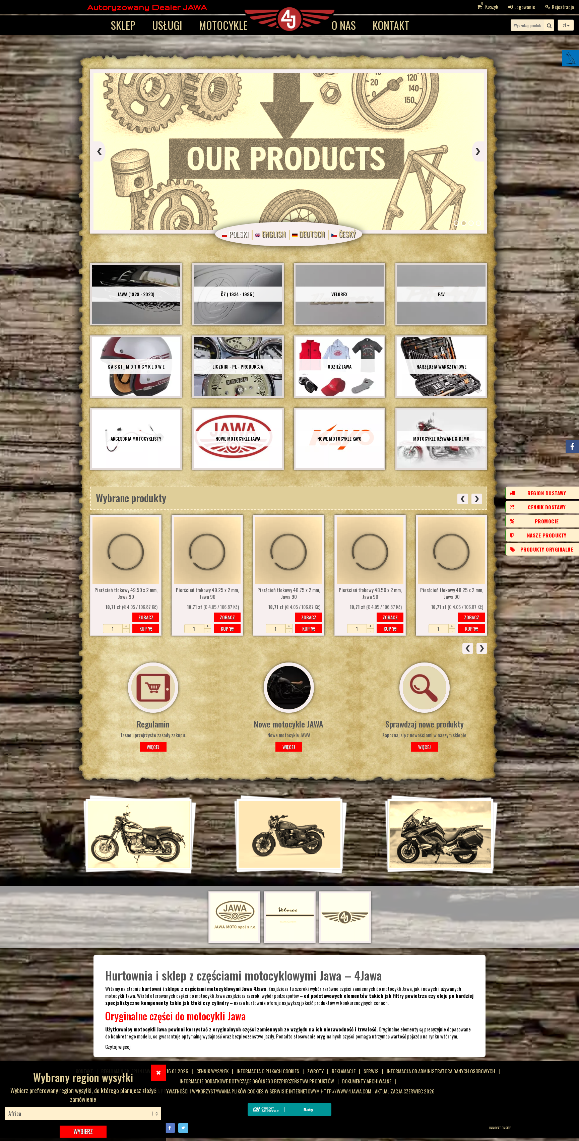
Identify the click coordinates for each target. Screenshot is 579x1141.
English (272, 234)
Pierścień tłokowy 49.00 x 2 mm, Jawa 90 (370, 593)
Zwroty (315, 1071)
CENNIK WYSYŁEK (212, 1071)
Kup (143, 628)
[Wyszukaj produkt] (549, 25)
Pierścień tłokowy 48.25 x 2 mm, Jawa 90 (288, 593)
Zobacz (145, 617)
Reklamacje (344, 1071)
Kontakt (391, 25)
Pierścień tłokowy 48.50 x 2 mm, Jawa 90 (207, 593)
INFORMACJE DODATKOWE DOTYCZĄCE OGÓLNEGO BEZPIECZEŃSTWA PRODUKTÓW (257, 1081)
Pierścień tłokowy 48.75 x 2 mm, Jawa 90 (125, 593)
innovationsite (500, 1127)
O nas (343, 25)
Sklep (123, 25)
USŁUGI (167, 25)
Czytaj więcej (117, 1046)
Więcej (155, 746)
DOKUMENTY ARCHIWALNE (366, 1081)
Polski (237, 234)
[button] (456, 223)
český (346, 234)
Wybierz (83, 1131)
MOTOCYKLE (223, 25)
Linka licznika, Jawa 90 (451, 590)
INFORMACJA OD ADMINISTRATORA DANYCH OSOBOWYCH (441, 1071)
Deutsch (311, 234)
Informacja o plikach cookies (268, 1071)
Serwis (371, 1071)
